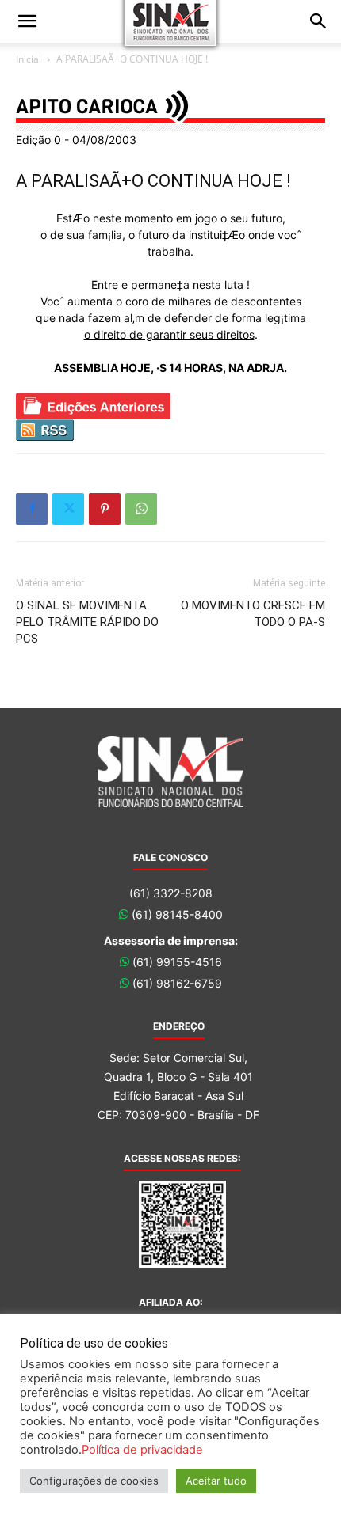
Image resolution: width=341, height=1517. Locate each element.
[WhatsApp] (141, 509)
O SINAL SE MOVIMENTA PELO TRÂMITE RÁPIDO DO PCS (87, 622)
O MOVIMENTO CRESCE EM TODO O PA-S (253, 613)
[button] (27, 21)
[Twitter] (68, 509)
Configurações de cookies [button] (94, 1480)
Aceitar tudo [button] (216, 1480)
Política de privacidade (142, 1450)
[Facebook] (32, 509)
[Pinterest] (105, 509)
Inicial (28, 59)
